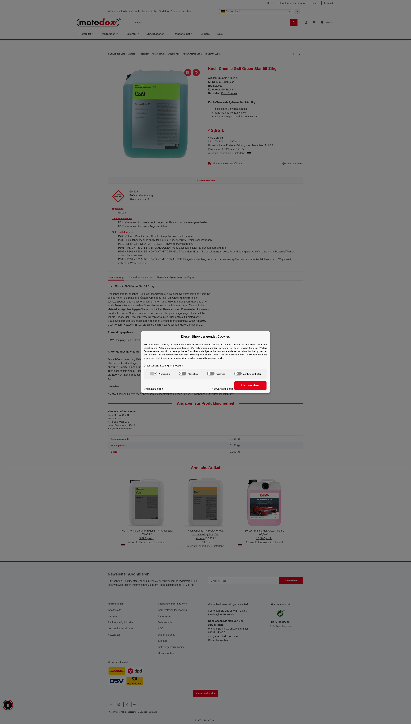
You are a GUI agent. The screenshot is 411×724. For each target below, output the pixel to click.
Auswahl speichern (223, 389)
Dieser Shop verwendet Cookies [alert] (205, 336)
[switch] (153, 373)
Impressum (176, 365)
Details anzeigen (153, 389)
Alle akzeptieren (250, 385)
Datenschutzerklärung (156, 365)
